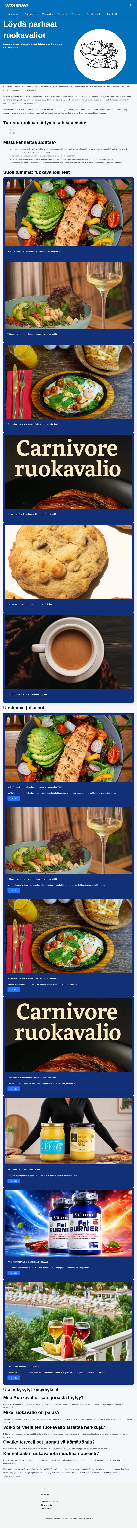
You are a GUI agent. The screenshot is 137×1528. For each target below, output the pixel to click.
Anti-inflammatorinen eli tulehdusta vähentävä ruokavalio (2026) (34, 251)
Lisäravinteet (12, 14)
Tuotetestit (112, 14)
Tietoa (43, 1498)
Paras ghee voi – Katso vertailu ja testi (23, 1170)
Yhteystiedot (46, 1508)
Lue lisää (14, 798)
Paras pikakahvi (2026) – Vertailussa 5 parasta (27, 694)
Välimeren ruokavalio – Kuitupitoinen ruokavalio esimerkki (32, 334)
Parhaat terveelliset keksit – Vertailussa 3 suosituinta (29, 604)
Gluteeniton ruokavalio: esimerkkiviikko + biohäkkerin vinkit (32, 424)
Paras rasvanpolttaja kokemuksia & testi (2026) (27, 1262)
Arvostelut (45, 1495)
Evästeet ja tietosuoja (49, 1502)
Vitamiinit (46, 14)
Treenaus (75, 14)
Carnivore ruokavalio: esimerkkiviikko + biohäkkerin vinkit (31, 514)
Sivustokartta (46, 1505)
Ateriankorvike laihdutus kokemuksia (23, 1367)
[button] (131, 5)
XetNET (94, 1518)
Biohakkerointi (93, 14)
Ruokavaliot (30, 14)
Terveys (61, 14)
